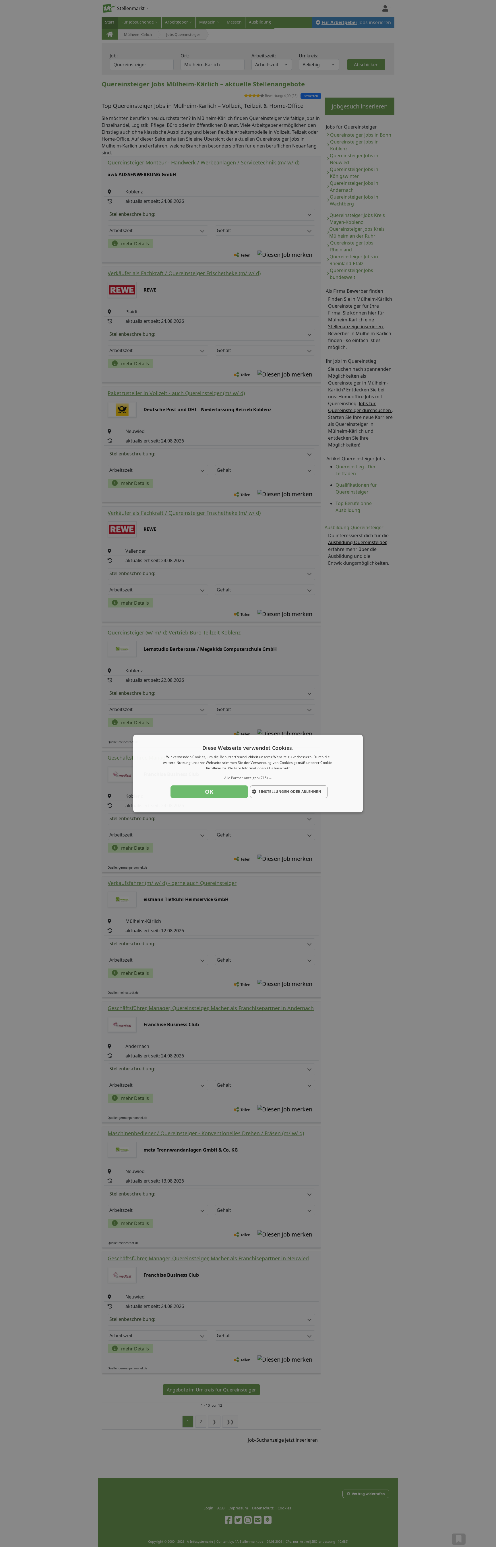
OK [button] (209, 791)
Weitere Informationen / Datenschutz (259, 768)
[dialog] (248, 774)
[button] (248, 778)
